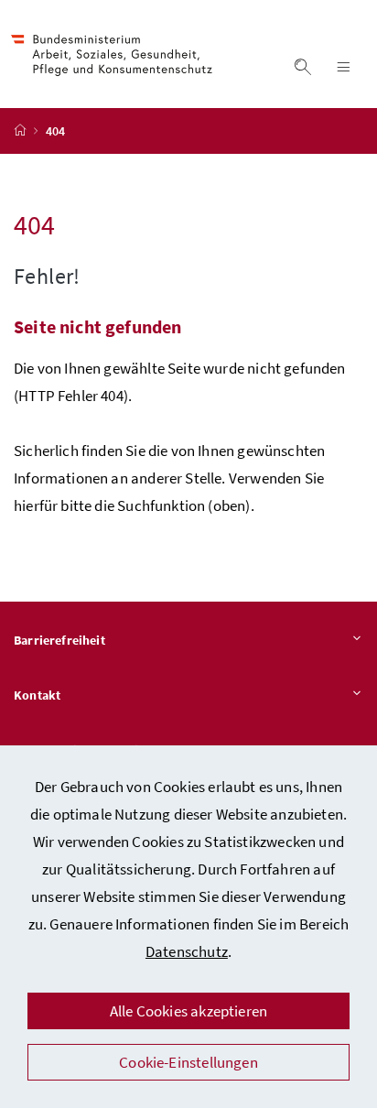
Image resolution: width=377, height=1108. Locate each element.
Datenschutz (186, 951)
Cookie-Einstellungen (188, 1062)
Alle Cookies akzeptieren (188, 1011)
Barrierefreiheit (59, 640)
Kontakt (37, 695)
